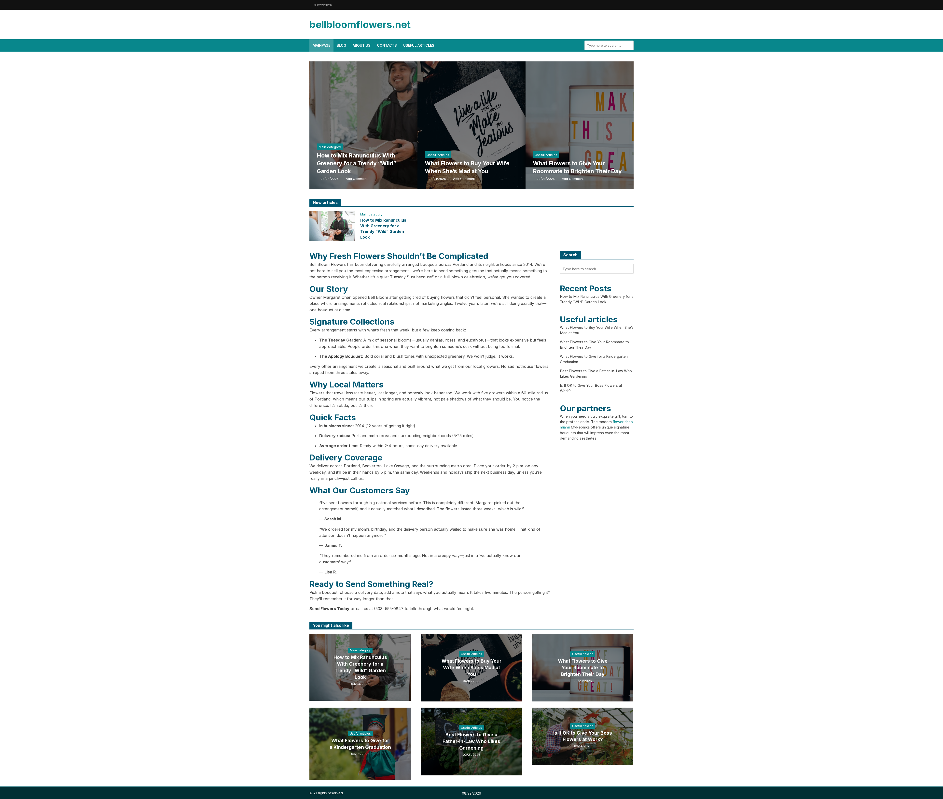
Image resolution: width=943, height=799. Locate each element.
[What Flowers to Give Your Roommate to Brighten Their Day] (593, 125)
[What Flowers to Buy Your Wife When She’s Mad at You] (485, 125)
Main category (330, 147)
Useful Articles (418, 45)
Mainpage (321, 45)
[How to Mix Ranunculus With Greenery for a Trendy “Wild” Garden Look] (376, 125)
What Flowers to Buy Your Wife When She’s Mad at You (467, 167)
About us (362, 45)
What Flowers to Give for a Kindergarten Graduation (360, 744)
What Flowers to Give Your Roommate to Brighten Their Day (577, 167)
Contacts (387, 45)
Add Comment (357, 179)
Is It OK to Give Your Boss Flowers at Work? (582, 736)
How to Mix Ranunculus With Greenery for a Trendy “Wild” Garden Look (356, 163)
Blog (341, 45)
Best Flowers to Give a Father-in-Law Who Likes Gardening (471, 741)
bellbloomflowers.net (360, 24)
